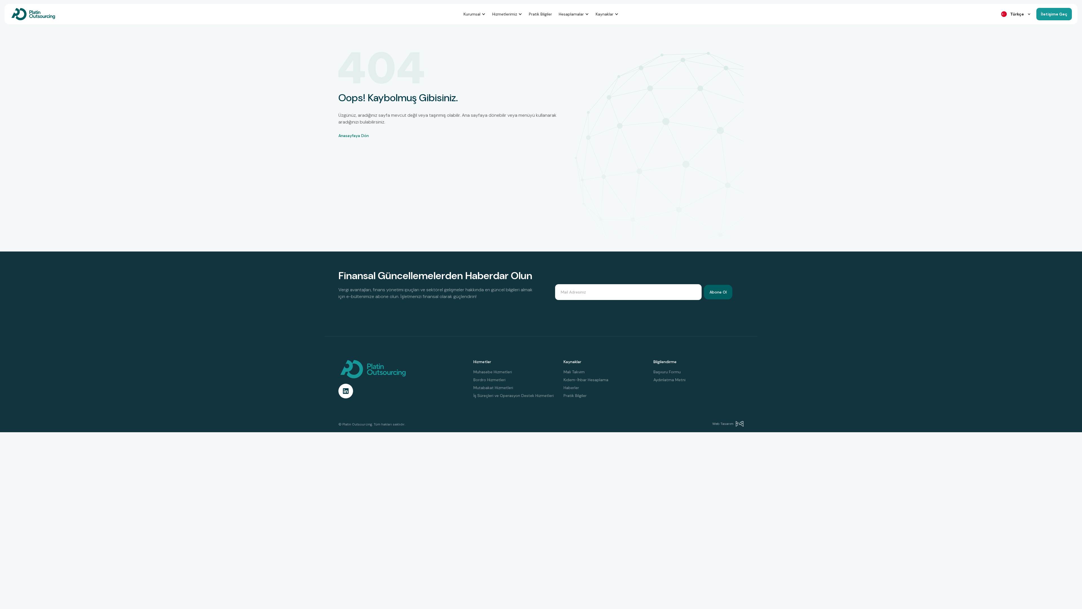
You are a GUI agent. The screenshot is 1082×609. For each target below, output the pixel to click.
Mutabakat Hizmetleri (493, 387)
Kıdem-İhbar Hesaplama (586, 379)
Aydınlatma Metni (669, 379)
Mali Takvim (574, 371)
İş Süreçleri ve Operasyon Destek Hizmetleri (513, 395)
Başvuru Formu (667, 371)
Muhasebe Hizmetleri (492, 371)
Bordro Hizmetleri (489, 379)
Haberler (571, 387)
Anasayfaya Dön (353, 135)
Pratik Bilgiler (540, 14)
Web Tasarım (722, 424)
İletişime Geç (1054, 14)
